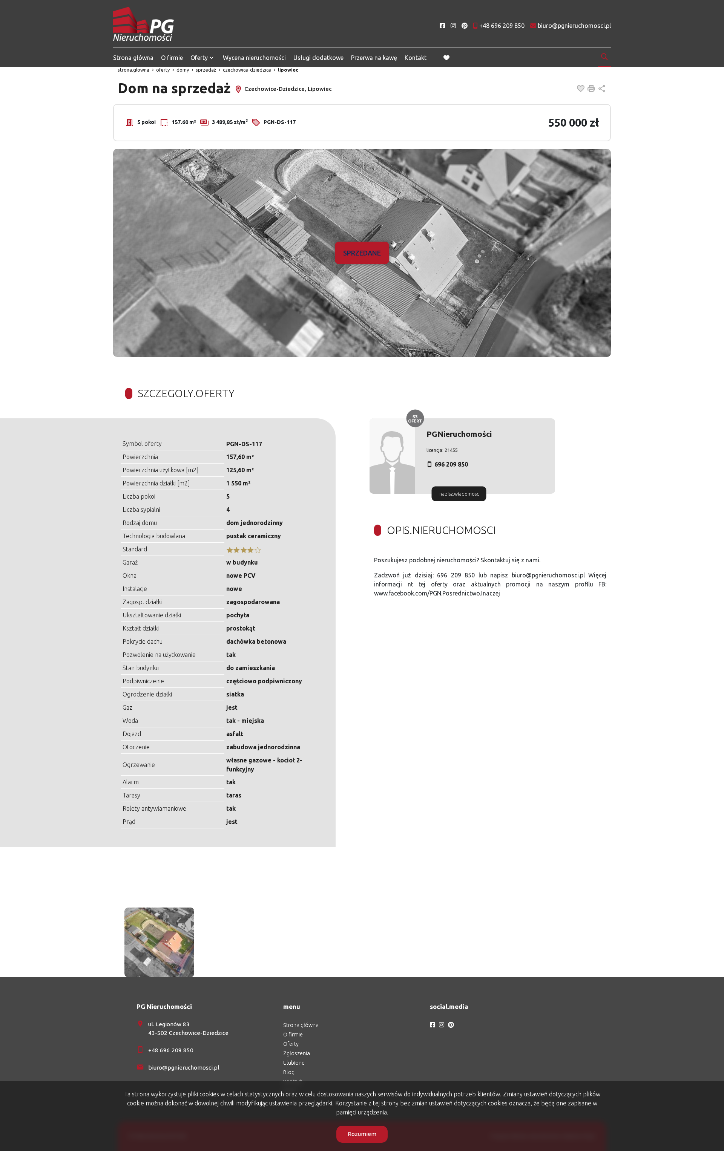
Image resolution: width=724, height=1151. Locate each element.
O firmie (172, 57)
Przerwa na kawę (374, 57)
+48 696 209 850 (170, 1050)
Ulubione (294, 1063)
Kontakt (415, 57)
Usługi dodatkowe (318, 57)
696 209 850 (451, 464)
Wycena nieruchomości (254, 57)
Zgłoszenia (296, 1053)
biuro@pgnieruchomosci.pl (183, 1067)
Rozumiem (362, 1134)
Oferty (199, 57)
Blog (289, 1072)
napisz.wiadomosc (459, 493)
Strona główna (133, 57)
